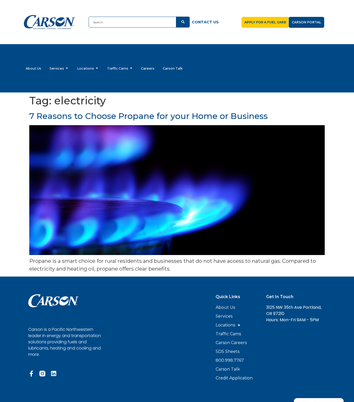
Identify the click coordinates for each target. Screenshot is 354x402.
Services (224, 316)
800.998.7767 (230, 360)
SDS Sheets (227, 351)
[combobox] (132, 22)
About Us (225, 307)
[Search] (183, 22)
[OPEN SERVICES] (67, 68)
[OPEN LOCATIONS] (97, 68)
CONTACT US (205, 22)
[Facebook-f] (31, 374)
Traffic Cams (228, 333)
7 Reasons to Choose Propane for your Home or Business (148, 116)
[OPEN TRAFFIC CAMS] (131, 68)
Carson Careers (231, 342)
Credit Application (234, 378)
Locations (225, 325)
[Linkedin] (53, 374)
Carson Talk (228, 369)
